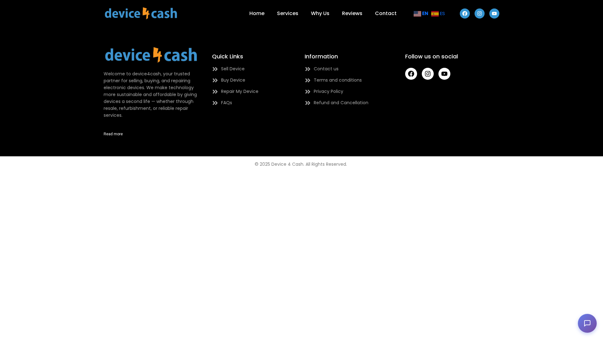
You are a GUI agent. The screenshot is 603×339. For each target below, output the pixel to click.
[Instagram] (480, 13)
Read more (113, 134)
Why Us (320, 13)
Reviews (352, 13)
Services (287, 13)
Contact (386, 13)
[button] (587, 323)
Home (256, 13)
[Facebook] (465, 13)
